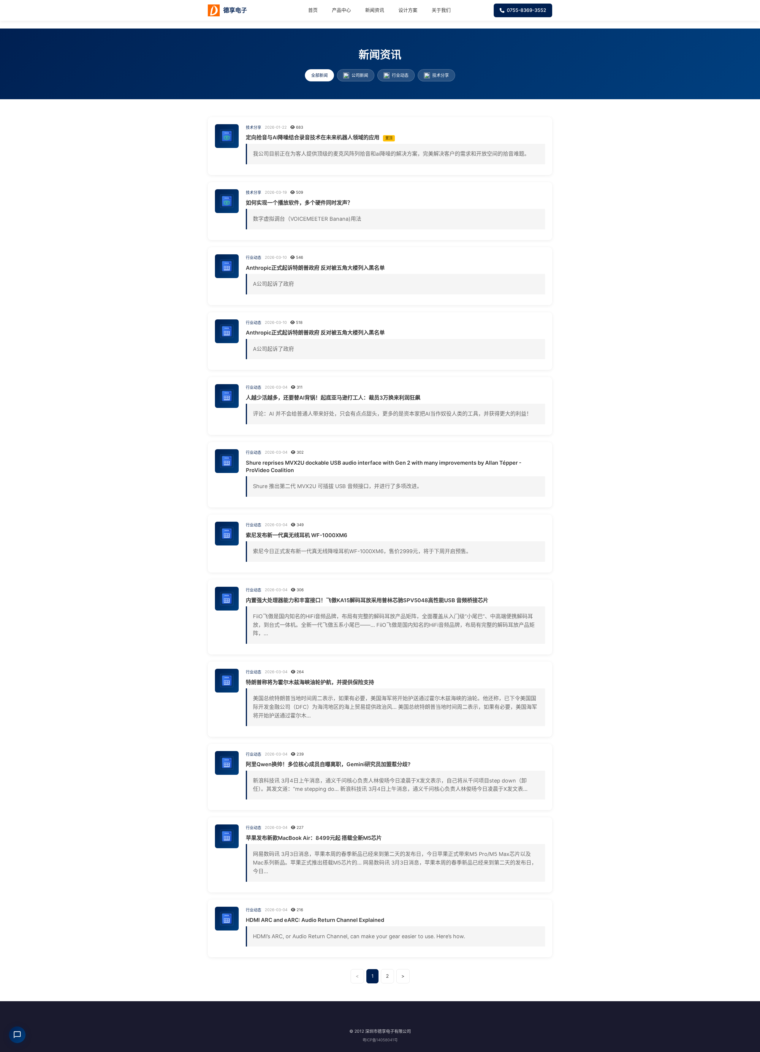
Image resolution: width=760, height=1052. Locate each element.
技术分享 (440, 75)
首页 (313, 10)
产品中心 (341, 10)
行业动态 (399, 75)
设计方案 (407, 10)
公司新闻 (359, 75)
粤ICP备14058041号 (380, 1039)
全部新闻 (319, 75)
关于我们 (441, 10)
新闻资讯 (374, 10)
